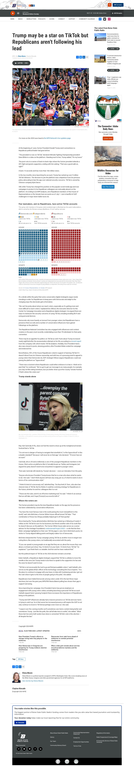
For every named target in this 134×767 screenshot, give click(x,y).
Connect (61, 19)
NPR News (21, 659)
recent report (76, 341)
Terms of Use (77, 746)
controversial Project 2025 (55, 528)
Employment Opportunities (81, 742)
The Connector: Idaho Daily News (108, 127)
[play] (12, 13)
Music (20, 19)
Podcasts (41, 19)
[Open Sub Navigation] (15, 19)
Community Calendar (87, 19)
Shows (51, 19)
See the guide (108, 187)
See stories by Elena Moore (32, 681)
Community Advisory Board (58, 745)
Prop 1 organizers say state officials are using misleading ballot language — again (114, 81)
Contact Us (76, 738)
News (12, 19)
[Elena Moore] (16, 677)
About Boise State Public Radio (59, 733)
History (52, 737)
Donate (119, 5)
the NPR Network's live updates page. (57, 138)
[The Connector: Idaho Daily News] (108, 108)
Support (72, 19)
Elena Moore (22, 56)
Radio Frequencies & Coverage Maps (107, 737)
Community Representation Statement (81, 733)
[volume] (18, 13)
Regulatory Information (103, 733)
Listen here (108, 138)
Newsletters (31, 19)
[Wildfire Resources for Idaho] (108, 156)
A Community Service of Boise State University (107, 741)
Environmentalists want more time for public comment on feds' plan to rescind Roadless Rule (113, 38)
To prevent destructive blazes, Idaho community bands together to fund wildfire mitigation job (114, 60)
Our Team (53, 741)
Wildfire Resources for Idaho (108, 172)
